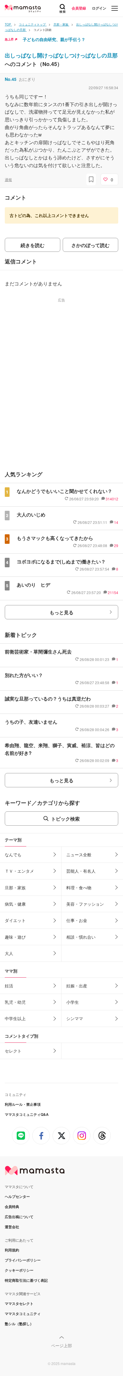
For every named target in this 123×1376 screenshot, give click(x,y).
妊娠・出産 (76, 986)
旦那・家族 (15, 887)
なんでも (13, 854)
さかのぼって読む (90, 245)
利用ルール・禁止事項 (23, 1104)
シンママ (74, 1018)
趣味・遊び (15, 937)
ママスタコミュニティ (23, 1313)
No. (10, 79)
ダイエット (15, 920)
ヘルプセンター (17, 1196)
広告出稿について (19, 1216)
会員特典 (12, 1206)
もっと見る (61, 612)
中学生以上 (15, 1018)
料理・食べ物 (78, 887)
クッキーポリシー (19, 1270)
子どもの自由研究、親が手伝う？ (54, 39)
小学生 (72, 1002)
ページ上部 (61, 1345)
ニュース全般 (78, 854)
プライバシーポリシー (23, 1260)
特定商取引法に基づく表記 (26, 1280)
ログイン (99, 8)
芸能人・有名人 (81, 871)
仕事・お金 (76, 920)
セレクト (13, 1051)
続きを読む (32, 245)
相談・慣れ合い (81, 937)
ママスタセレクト (19, 1303)
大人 (9, 953)
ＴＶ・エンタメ (19, 871)
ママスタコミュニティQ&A (27, 1114)
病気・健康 (15, 904)
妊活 (9, 986)
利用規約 (12, 1250)
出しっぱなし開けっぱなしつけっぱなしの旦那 (61, 55)
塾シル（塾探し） (19, 1323)
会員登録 (79, 8)
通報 (8, 179)
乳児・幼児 (15, 1002)
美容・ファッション (85, 904)
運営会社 (12, 1227)
